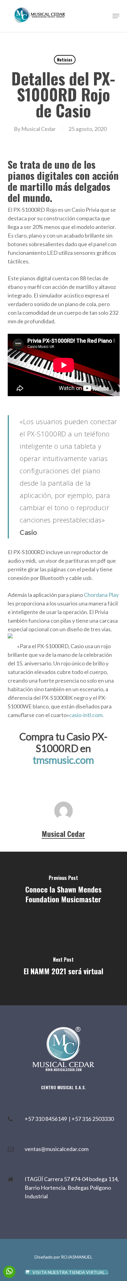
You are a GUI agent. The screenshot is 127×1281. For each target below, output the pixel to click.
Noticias (64, 59)
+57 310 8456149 (47, 1118)
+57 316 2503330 (93, 1118)
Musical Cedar (38, 128)
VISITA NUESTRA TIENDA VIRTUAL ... (70, 1272)
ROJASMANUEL (76, 1256)
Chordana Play (101, 594)
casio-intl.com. (86, 714)
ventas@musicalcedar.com (56, 1148)
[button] (116, 16)
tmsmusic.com (63, 760)
